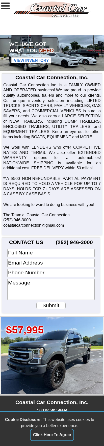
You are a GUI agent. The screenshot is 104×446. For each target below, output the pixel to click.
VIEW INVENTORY (31, 60)
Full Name (20, 252)
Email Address (25, 263)
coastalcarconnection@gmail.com (33, 225)
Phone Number (26, 272)
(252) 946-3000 (17, 220)
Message (19, 282)
